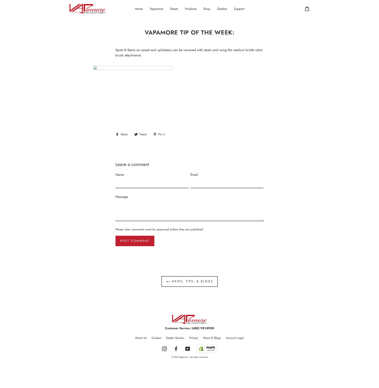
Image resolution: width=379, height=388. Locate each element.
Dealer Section (175, 338)
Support (239, 9)
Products (190, 9)
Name (119, 174)
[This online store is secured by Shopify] (207, 348)
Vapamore (156, 9)
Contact (156, 338)
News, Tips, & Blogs (191, 281)
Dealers (222, 9)
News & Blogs (212, 338)
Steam (174, 9)
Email (194, 174)
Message (121, 196)
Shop (206, 9)
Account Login (235, 338)
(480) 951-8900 (203, 328)
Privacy (193, 338)
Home (139, 9)
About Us (141, 338)
